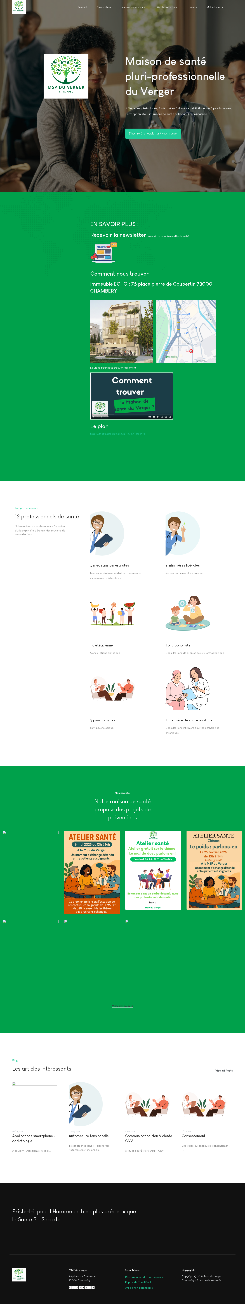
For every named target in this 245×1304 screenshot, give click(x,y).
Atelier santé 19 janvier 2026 (29, 897)
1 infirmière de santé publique (189, 720)
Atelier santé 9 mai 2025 (87, 902)
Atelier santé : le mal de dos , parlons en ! (153, 895)
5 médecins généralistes (109, 565)
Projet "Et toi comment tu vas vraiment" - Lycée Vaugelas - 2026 (153, 981)
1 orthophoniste (178, 645)
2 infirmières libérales (183, 565)
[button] (134, 7)
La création (77, 939)
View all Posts (224, 1070)
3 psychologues (102, 720)
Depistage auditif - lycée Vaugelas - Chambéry (30, 979)
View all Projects (122, 1005)
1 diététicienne (101, 645)
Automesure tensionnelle (89, 1136)
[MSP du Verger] (19, 7)
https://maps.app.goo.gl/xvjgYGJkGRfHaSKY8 (117, 433)
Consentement (193, 1136)
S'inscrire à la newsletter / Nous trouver (153, 133)
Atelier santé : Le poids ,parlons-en (214, 895)
